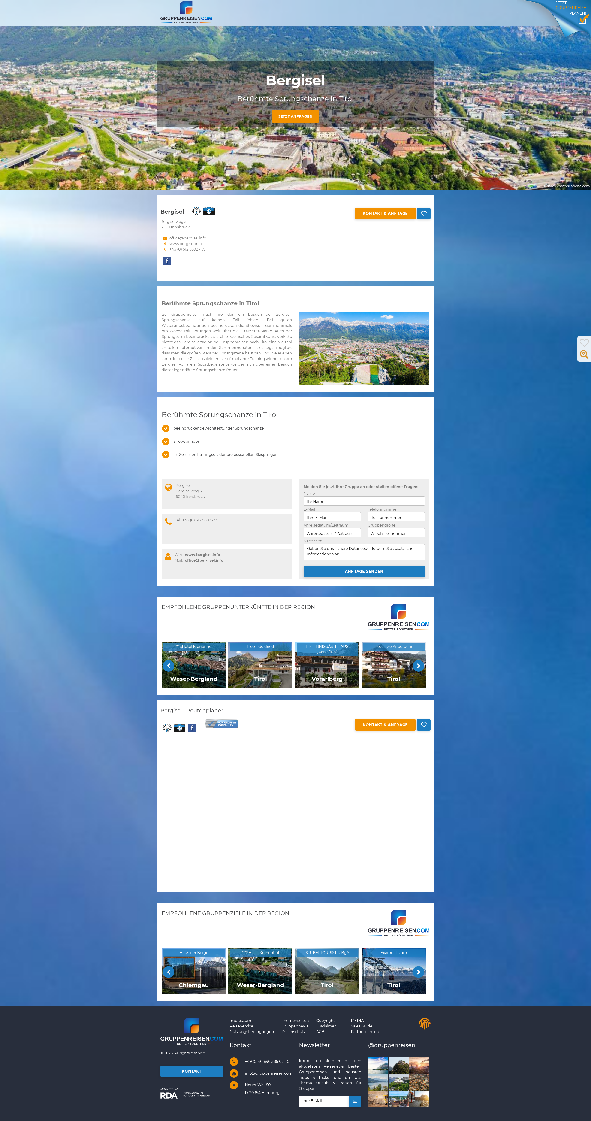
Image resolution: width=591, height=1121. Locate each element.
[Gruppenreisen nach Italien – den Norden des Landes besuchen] (383, 1065)
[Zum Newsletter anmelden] (355, 1101)
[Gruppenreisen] (186, 12)
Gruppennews (295, 1026)
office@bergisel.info (204, 560)
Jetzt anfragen (295, 116)
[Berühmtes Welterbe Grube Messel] (383, 1099)
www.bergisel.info (185, 244)
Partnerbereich (365, 1032)
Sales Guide (361, 1026)
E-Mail (309, 509)
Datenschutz (294, 1032)
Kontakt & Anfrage (385, 213)
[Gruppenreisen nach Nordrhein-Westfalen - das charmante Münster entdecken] (424, 1082)
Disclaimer (326, 1026)
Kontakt (191, 1071)
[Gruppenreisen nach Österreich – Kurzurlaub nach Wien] (424, 1065)
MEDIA (357, 1020)
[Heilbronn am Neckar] (404, 1099)
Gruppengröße (381, 525)
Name (309, 493)
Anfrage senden (364, 571)
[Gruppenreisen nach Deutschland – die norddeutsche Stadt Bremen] (424, 1099)
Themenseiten (295, 1020)
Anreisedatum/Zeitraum (326, 525)
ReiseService (241, 1026)
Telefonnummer (383, 509)
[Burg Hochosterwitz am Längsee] (404, 1065)
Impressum (240, 1020)
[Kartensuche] (584, 357)
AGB (320, 1032)
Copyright (325, 1020)
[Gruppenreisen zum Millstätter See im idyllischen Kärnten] (383, 1082)
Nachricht (313, 541)
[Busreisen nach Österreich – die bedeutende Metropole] (404, 1082)
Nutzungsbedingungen (252, 1032)
